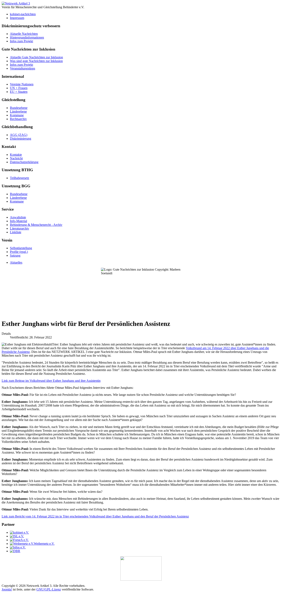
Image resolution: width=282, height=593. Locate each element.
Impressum (17, 18)
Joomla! (7, 589)
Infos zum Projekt (21, 41)
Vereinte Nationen (21, 84)
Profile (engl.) (19, 251)
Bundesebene (18, 108)
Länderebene (18, 111)
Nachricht (16, 158)
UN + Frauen (18, 88)
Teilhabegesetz (19, 178)
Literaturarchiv (19, 228)
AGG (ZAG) (18, 135)
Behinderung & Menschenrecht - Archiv (36, 224)
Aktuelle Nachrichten (24, 33)
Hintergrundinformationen (27, 37)
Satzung (15, 255)
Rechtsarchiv (18, 119)
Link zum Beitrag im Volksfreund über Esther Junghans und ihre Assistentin (51, 380)
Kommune (17, 115)
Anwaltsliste (18, 217)
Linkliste (15, 232)
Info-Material (18, 221)
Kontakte (16, 154)
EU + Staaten (18, 91)
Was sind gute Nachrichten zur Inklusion (36, 61)
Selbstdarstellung (21, 248)
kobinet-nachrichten (23, 14)
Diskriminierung (20, 138)
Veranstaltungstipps (22, 68)
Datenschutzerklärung (24, 162)
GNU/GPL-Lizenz (48, 589)
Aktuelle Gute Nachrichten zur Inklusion (36, 57)
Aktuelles (16, 262)
